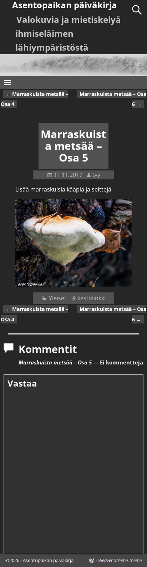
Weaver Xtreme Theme (120, 560)
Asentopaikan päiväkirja (48, 560)
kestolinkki (91, 298)
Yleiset (57, 298)
